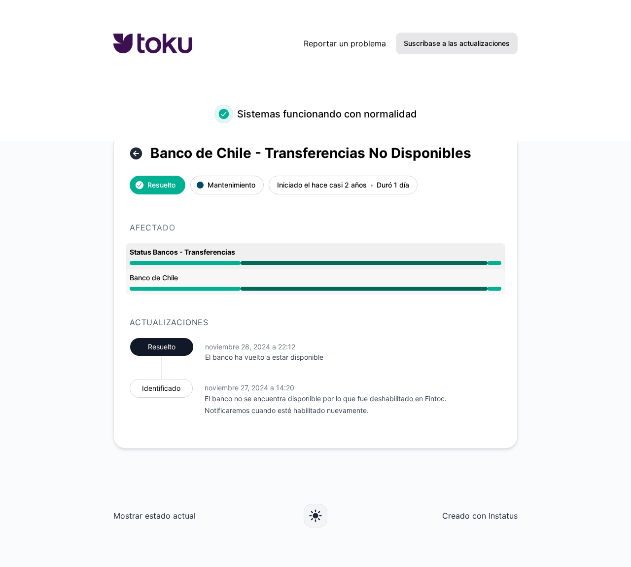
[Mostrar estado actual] (136, 153)
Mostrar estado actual (154, 516)
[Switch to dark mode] (315, 516)
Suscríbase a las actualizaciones (457, 43)
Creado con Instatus (480, 516)
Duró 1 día (393, 185)
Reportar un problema (345, 43)
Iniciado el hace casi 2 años (322, 185)
